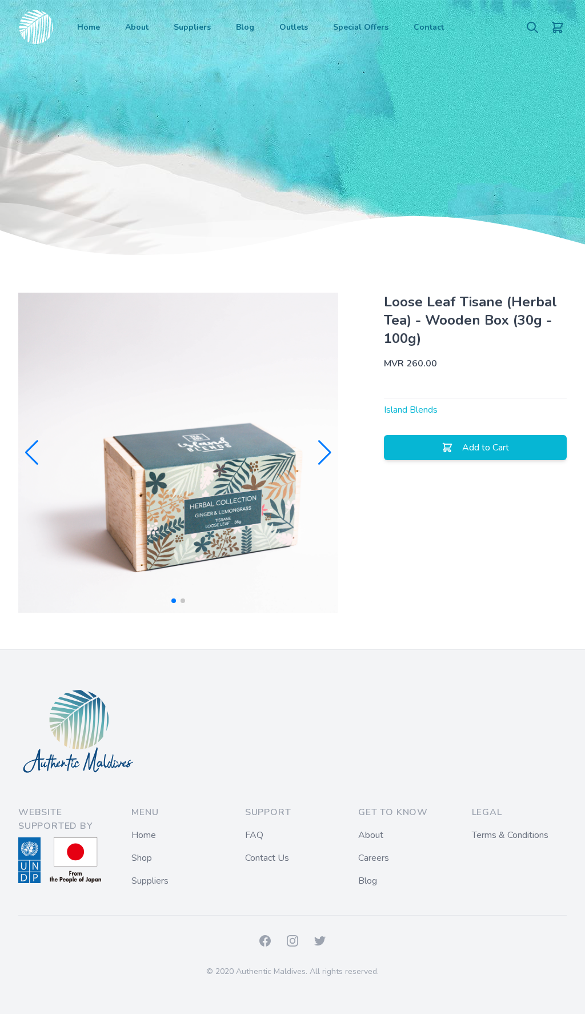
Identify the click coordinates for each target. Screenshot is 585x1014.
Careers (373, 858)
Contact (429, 27)
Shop (141, 858)
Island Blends (411, 410)
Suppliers (192, 27)
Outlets (293, 27)
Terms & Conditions (510, 835)
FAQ (254, 835)
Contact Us (267, 858)
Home (88, 27)
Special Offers (360, 27)
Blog (245, 27)
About (137, 27)
